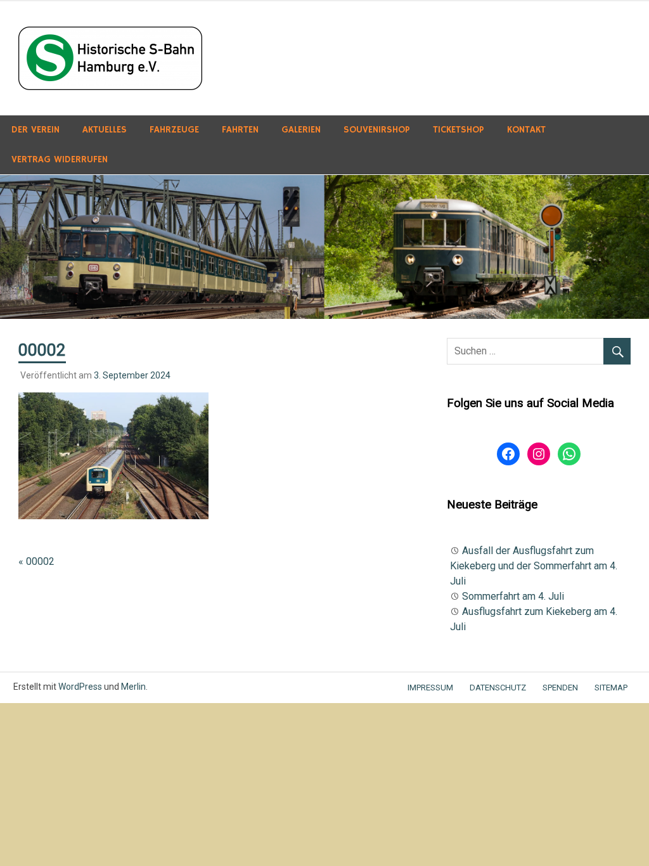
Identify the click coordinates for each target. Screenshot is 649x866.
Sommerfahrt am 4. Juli (513, 596)
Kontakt (526, 130)
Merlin (133, 687)
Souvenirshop (377, 130)
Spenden (560, 687)
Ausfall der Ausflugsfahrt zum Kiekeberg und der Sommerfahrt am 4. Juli (533, 566)
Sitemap (610, 687)
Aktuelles (104, 130)
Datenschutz (498, 687)
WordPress (80, 687)
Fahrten (240, 130)
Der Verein (35, 130)
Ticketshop (458, 130)
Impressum (430, 687)
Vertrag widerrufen (59, 159)
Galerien (301, 130)
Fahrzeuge (174, 130)
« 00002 (36, 561)
